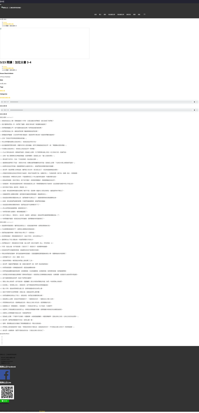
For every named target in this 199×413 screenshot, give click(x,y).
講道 (105, 14)
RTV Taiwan (42, 411)
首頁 (95, 14)
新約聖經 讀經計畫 (8, 24)
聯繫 (134, 14)
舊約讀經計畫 (120, 14)
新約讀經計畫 (111, 14)
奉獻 (139, 14)
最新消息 (128, 14)
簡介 (100, 14)
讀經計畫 (2, 90)
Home (4, 22)
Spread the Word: (4, 333)
